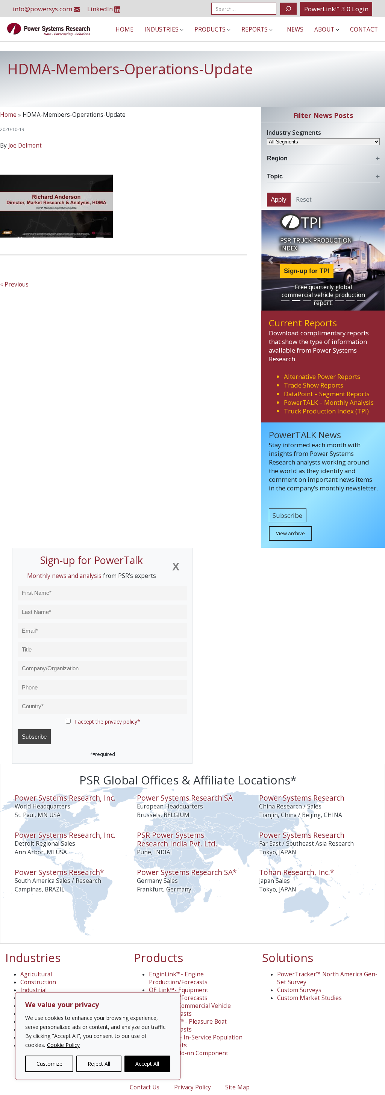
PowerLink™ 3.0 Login (336, 9)
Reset (304, 200)
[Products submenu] (228, 29)
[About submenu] (337, 29)
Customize (49, 1063)
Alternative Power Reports (322, 376)
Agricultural (36, 974)
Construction (38, 982)
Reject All (99, 1063)
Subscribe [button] (287, 515)
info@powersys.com (43, 9)
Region (277, 158)
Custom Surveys (299, 990)
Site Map (237, 1087)
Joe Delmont (25, 145)
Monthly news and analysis (64, 576)
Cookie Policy (63, 1044)
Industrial (33, 990)
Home (8, 115)
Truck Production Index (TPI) (326, 411)
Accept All (147, 1063)
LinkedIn (100, 9)
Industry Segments (294, 132)
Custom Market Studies (309, 998)
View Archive (290, 533)
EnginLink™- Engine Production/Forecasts (178, 978)
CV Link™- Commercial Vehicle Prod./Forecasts (190, 1010)
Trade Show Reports (313, 385)
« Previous (14, 284)
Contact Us (144, 1087)
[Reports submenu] (271, 29)
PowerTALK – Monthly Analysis (329, 402)
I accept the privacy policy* (107, 721)
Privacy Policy (192, 1087)
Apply (278, 199)
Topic (275, 176)
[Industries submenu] (181, 29)
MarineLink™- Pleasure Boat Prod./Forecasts (188, 1025)
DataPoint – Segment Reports (327, 393)
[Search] (288, 9)
